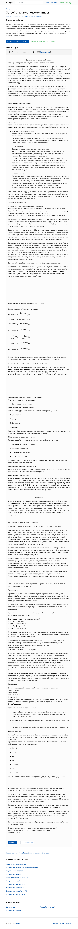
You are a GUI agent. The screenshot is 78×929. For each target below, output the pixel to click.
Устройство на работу (48, 907)
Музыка (17, 9)
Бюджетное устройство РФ (16, 891)
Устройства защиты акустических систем (22, 867)
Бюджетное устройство (15, 871)
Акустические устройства (16, 864)
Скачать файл (45, 52)
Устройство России (13, 910)
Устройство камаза (13, 874)
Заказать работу (65, 3)
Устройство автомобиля (15, 894)
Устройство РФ (12, 907)
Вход (47, 3)
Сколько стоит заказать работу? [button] (43, 41)
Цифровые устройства (14, 881)
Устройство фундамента (15, 888)
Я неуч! (18, 923)
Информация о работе (27, 853)
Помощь (54, 3)
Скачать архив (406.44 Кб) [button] (17, 41)
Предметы (9, 9)
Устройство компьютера (15, 884)
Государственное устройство (17, 877)
